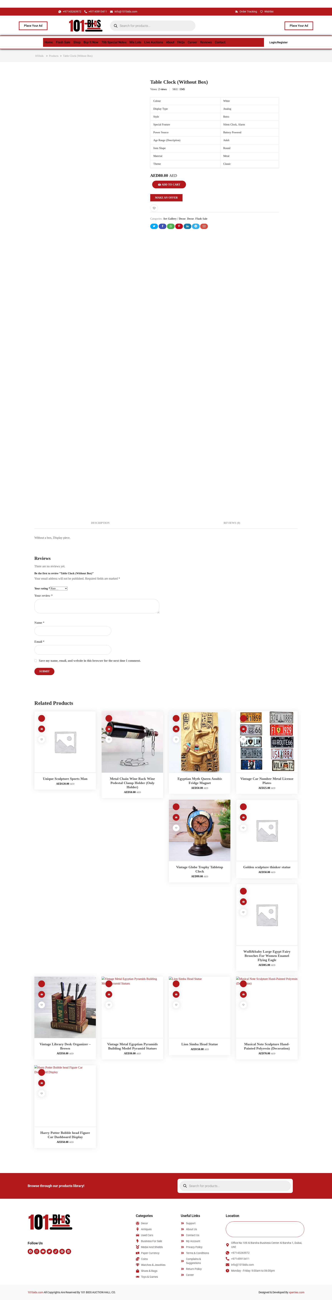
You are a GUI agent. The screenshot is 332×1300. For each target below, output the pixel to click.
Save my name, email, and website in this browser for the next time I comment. (90, 660)
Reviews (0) (232, 522)
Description (100, 522)
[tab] (100, 523)
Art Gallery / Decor (174, 218)
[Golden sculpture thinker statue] (267, 830)
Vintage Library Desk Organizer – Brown (65, 1046)
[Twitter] (49, 1251)
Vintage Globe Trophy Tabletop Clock (199, 869)
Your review (43, 595)
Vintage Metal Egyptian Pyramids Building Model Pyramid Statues (132, 1046)
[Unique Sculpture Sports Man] (65, 742)
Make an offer (166, 197)
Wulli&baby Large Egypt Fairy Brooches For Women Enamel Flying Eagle (266, 956)
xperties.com (296, 1292)
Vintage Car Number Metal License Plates (266, 781)
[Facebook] (30, 1251)
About (170, 42)
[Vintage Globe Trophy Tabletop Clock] (199, 830)
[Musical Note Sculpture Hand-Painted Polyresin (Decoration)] (267, 1007)
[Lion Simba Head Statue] (199, 1007)
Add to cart (170, 184)
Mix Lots (135, 42)
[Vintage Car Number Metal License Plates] (267, 742)
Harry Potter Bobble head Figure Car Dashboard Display (65, 1135)
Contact (220, 42)
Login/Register (278, 42)
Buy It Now (91, 42)
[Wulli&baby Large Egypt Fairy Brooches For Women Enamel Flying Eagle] (267, 914)
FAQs (181, 42)
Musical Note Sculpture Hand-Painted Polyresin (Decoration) (267, 1046)
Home (49, 42)
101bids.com (35, 1292)
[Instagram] (36, 1251)
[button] (41, 729)
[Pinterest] (62, 1251)
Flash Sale (63, 42)
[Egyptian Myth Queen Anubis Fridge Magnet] (199, 742)
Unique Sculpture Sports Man (65, 779)
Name (39, 622)
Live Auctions (153, 42)
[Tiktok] (55, 1251)
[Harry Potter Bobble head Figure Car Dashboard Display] (65, 1096)
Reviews (206, 42)
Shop (77, 42)
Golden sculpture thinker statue (266, 867)
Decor (190, 218)
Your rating (42, 588)
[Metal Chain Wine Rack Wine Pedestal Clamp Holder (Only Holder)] (132, 742)
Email (39, 641)
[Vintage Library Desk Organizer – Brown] (65, 1007)
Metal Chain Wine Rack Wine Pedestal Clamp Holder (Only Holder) (132, 783)
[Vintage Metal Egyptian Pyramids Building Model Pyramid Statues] (132, 1007)
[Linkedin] (68, 1251)
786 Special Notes (113, 42)
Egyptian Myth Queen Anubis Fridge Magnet (200, 781)
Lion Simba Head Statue (199, 1044)
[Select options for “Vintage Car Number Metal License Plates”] (243, 729)
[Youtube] (43, 1251)
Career (192, 42)
